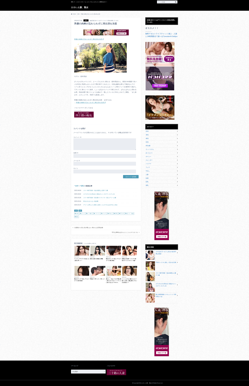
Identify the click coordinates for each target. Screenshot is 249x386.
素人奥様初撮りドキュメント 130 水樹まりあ (166, 295)
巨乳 (82, 186)
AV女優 (148, 145)
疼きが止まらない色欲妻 (90, 201)
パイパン (97, 213)
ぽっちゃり (149, 153)
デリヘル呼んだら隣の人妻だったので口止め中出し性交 (100, 205)
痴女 (77, 216)
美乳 (147, 185)
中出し (110, 213)
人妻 (147, 174)
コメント (77, 137)
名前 (75, 153)
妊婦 (147, 178)
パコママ (148, 163)
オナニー (148, 156)
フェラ (104, 213)
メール (76, 160)
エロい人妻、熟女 (79, 7)
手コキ (122, 213)
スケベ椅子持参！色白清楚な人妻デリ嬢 (95, 190)
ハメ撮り (90, 213)
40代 (147, 138)
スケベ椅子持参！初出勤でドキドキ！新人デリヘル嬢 (99, 197)
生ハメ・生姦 (130, 213)
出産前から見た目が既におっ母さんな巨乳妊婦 (88, 227)
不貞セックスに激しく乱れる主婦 (166, 262)
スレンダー (149, 160)
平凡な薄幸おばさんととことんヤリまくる (125, 232)
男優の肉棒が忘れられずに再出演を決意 (88, 39)
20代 (147, 131)
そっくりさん (150, 149)
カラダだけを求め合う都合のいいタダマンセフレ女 (99, 194)
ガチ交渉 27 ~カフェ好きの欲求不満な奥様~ (166, 253)
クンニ (83, 213)
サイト (75, 168)
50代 (147, 142)
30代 (76, 186)
